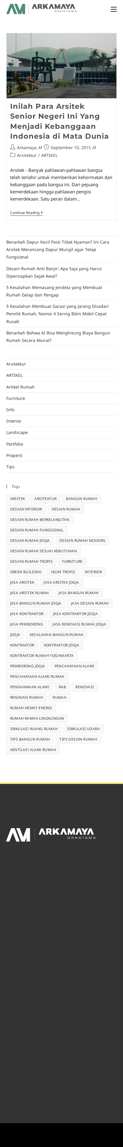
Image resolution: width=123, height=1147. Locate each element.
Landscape (17, 432)
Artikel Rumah (20, 387)
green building (26, 571)
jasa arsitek (22, 582)
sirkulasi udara (83, 728)
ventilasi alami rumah (33, 749)
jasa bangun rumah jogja (35, 603)
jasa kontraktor (27, 613)
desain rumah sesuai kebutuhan (43, 550)
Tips (10, 466)
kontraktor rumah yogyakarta (42, 655)
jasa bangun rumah (79, 592)
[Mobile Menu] (114, 9)
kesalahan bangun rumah (57, 634)
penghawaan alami (29, 686)
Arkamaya (27, 147)
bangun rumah (81, 498)
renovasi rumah (26, 697)
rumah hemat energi (31, 707)
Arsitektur (27, 155)
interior (93, 571)
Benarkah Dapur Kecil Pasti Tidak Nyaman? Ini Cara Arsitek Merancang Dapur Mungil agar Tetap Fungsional (57, 249)
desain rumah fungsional (37, 530)
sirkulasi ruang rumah (34, 728)
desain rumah (66, 509)
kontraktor (22, 645)
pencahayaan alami (74, 666)
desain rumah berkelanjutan (39, 519)
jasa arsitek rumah (29, 592)
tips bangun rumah (30, 739)
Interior (13, 421)
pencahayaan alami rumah (37, 676)
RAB (62, 686)
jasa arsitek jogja (61, 582)
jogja (15, 634)
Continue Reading (26, 213)
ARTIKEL (49, 155)
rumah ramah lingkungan (37, 718)
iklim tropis (63, 571)
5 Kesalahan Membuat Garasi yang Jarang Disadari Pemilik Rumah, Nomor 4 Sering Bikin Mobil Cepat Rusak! (57, 313)
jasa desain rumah (90, 603)
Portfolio (14, 444)
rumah (59, 697)
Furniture (15, 398)
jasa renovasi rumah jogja (79, 624)
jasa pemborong (26, 624)
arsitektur (45, 498)
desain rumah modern (82, 540)
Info (10, 409)
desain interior (26, 509)
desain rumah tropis (31, 561)
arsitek (17, 498)
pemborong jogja (27, 666)
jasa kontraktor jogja (75, 613)
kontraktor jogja (61, 645)
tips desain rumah (78, 739)
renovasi (85, 686)
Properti (14, 455)
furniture (72, 561)
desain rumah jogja (30, 540)
